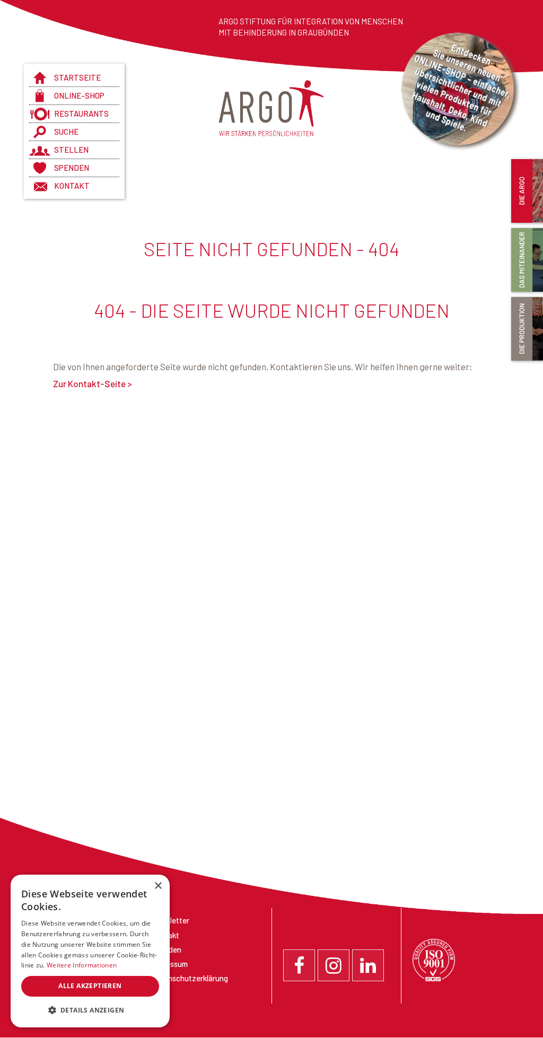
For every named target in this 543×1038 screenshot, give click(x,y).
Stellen (71, 149)
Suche (66, 131)
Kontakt (72, 185)
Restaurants (81, 113)
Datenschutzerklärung (189, 978)
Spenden (71, 167)
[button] (90, 1010)
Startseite (77, 77)
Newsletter (170, 920)
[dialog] (90, 951)
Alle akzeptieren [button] (89, 985)
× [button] (158, 886)
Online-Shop (79, 95)
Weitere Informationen (82, 965)
